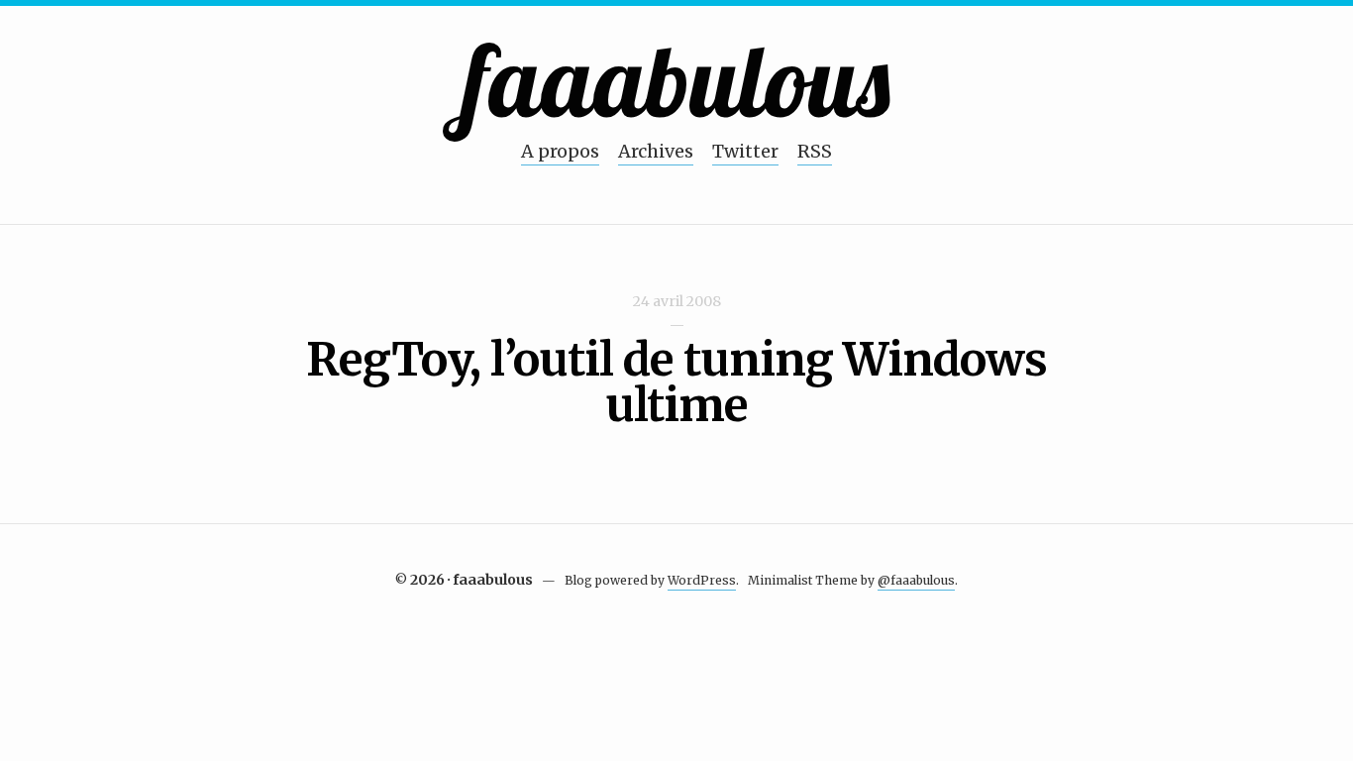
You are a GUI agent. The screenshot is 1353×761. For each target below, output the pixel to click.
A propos (560, 151)
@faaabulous (916, 580)
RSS (814, 151)
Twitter (745, 151)
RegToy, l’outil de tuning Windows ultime (676, 382)
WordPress (702, 580)
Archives (655, 151)
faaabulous (677, 80)
